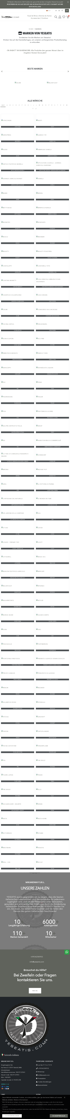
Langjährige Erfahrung (19, 925)
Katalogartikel (51, 925)
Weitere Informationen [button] (21, 1100)
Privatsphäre (41, 1078)
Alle (3, 105)
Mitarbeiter (50, 937)
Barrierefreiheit (42, 1085)
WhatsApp (41, 1072)
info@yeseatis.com (37, 962)
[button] (65, 1097)
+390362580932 (37, 957)
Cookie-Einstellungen (44, 1082)
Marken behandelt (19, 937)
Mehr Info (35, 990)
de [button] (49, 10)
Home (31, 29)
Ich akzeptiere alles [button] (58, 1116)
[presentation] (2, 71)
